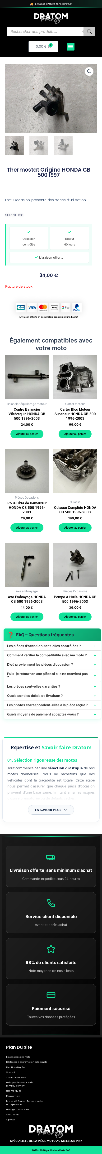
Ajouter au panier (27, 434)
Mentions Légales (15, 1067)
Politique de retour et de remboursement (19, 1084)
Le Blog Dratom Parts (17, 1109)
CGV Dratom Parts (16, 1077)
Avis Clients (12, 1114)
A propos (10, 1119)
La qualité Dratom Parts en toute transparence (24, 1103)
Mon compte (13, 1096)
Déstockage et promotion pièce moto (26, 1062)
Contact (10, 1072)
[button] (70, 47)
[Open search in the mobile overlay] (51, 31)
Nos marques (13, 1090)
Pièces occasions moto (18, 1057)
